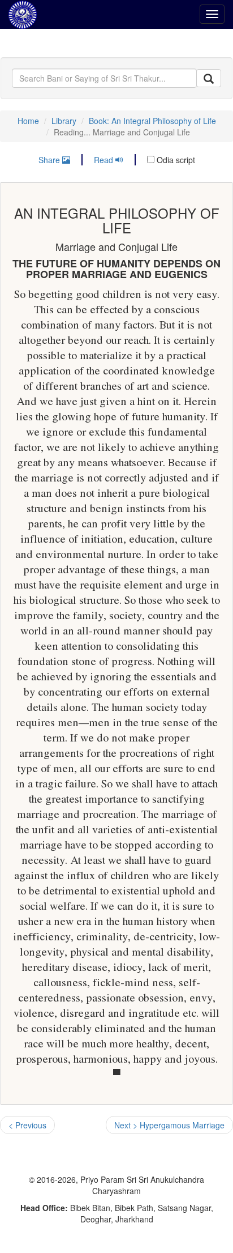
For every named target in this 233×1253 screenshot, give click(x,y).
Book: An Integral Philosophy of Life (152, 120)
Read (104, 159)
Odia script (174, 159)
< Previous (27, 1125)
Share (50, 159)
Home (28, 120)
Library (63, 120)
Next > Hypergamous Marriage (169, 1125)
